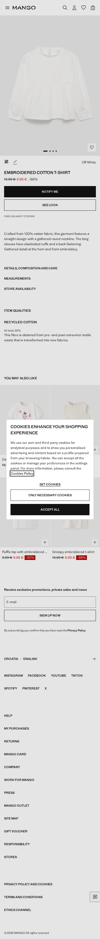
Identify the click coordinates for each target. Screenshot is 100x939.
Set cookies (50, 484)
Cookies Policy (22, 473)
